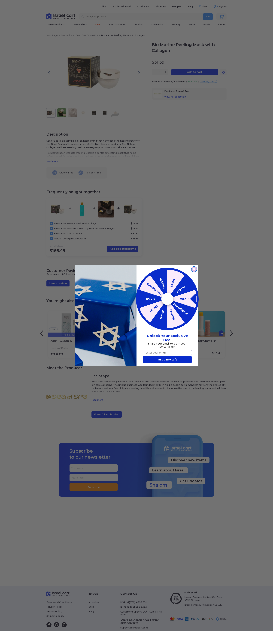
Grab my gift (167, 359)
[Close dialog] (194, 269)
